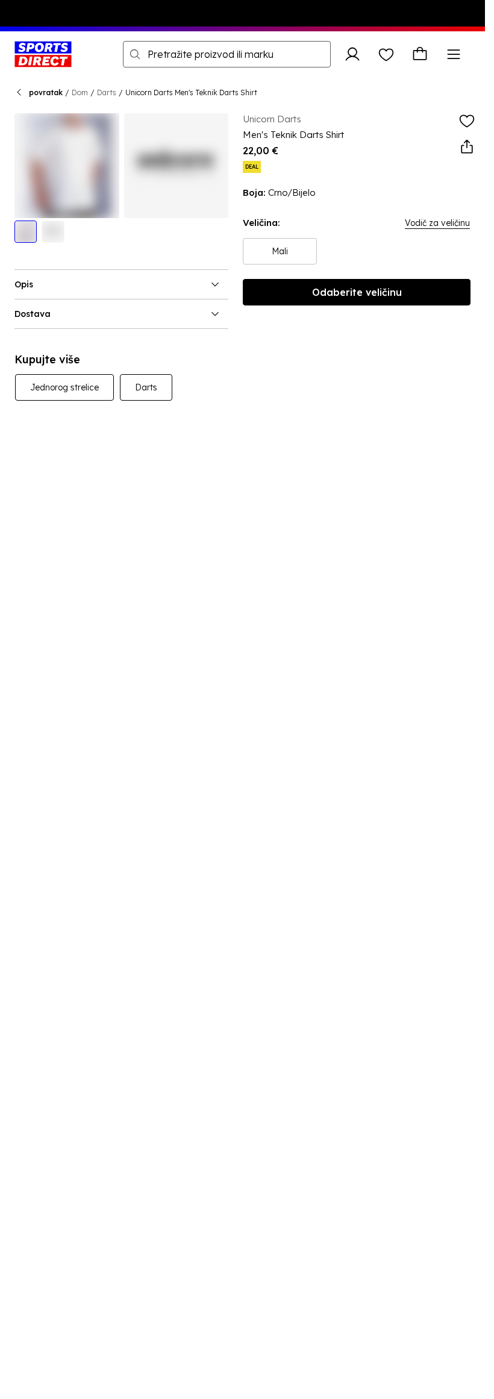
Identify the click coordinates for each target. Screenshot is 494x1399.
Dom (80, 92)
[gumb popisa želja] (386, 54)
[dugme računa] (352, 54)
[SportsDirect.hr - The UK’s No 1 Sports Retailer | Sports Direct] (43, 54)
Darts (106, 92)
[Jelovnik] (454, 54)
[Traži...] (135, 54)
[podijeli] (467, 147)
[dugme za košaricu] (420, 54)
